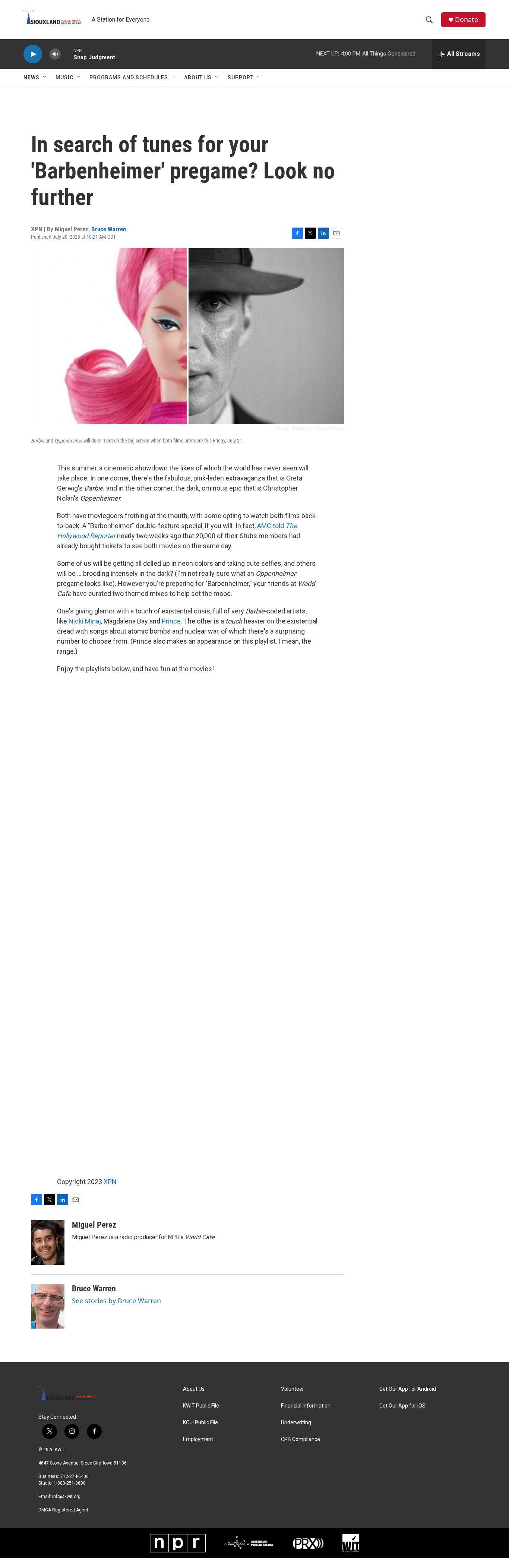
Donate (466, 19)
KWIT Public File (201, 1406)
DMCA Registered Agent (63, 1510)
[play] (33, 54)
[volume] (55, 54)
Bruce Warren (108, 229)
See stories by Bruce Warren (116, 1300)
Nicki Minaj (85, 621)
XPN (110, 1182)
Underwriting (296, 1422)
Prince (171, 621)
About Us (198, 77)
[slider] (67, 54)
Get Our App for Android (407, 1389)
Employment (198, 1439)
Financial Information (306, 1406)
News (31, 77)
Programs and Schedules (128, 77)
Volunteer (292, 1389)
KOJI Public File (200, 1422)
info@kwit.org (66, 1496)
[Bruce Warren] (47, 1306)
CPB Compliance (300, 1439)
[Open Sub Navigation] (45, 77)
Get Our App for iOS (402, 1406)
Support (241, 77)
